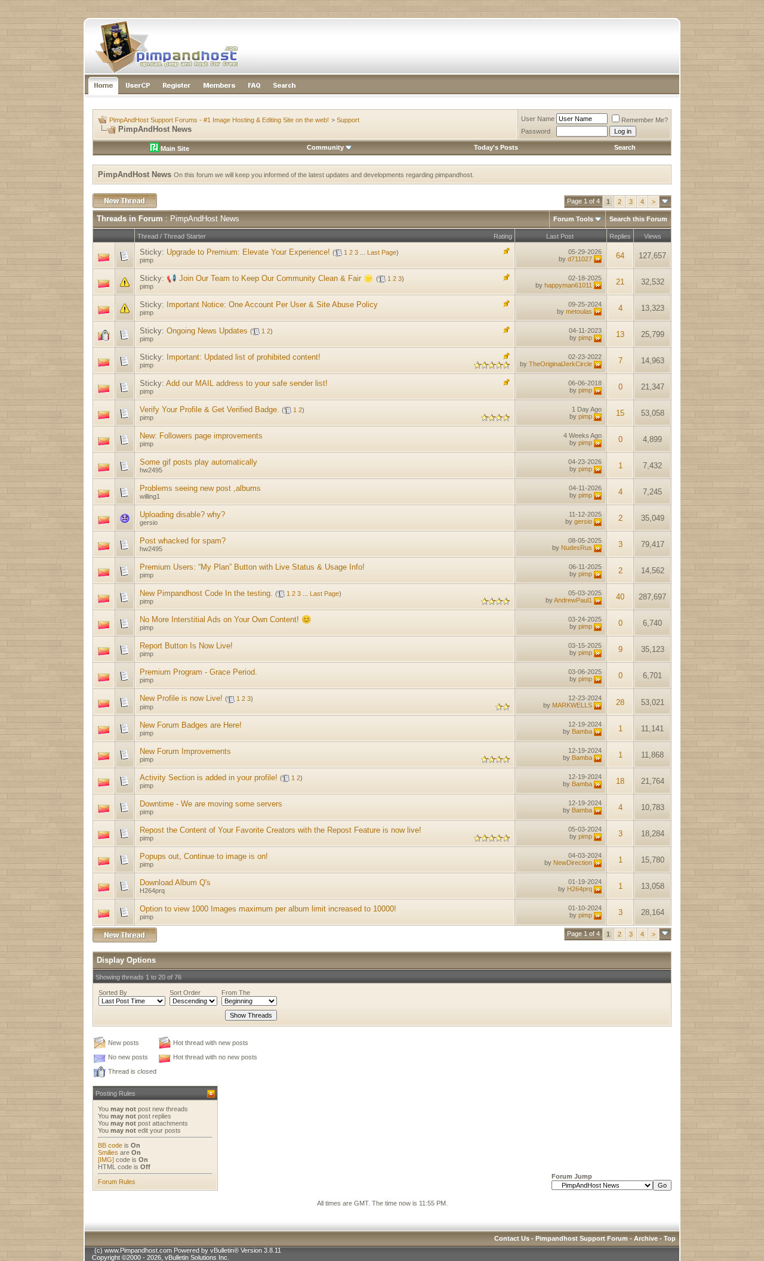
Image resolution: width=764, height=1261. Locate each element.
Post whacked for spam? (183, 540)
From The (235, 992)
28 (620, 702)
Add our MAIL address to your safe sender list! (247, 383)
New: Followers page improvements (201, 435)
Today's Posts (496, 147)
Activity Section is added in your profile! (209, 777)
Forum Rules (116, 1181)
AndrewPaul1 (573, 600)
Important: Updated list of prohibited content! (244, 357)
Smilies (108, 1152)
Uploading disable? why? (182, 514)
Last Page (381, 252)
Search (625, 147)
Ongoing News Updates (207, 330)
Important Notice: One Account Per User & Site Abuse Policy (272, 304)
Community (325, 147)
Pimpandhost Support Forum (581, 1238)
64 (620, 255)
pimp (146, 260)
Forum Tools (573, 218)
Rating (503, 236)
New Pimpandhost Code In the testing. (206, 593)
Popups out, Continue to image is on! (204, 856)
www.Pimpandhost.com (138, 1250)
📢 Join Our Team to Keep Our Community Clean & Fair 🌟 (270, 278)
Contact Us (511, 1238)
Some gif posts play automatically (198, 462)
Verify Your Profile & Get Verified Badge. (209, 409)
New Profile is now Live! (181, 698)
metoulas (579, 311)
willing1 (150, 496)
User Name (537, 118)
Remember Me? (644, 119)
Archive (646, 1238)
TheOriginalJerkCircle (560, 363)
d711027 (580, 258)
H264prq (152, 890)
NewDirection (572, 862)
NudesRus (576, 547)
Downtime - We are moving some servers (211, 803)
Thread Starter (185, 236)
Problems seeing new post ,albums (200, 488)
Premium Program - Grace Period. (198, 671)
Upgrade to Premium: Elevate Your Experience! (248, 252)
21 (620, 281)
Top (670, 1238)
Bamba (582, 731)
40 (620, 596)
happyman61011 (568, 285)
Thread (147, 236)
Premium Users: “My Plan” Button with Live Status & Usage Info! (252, 566)
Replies (620, 236)
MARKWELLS (572, 705)
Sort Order (185, 992)
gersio (149, 522)
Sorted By (112, 992)
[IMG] (106, 1159)
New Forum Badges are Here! (191, 725)
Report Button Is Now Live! (186, 645)
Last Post (560, 236)
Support (348, 119)
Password (535, 131)
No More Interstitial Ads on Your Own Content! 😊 (226, 619)
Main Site (174, 148)
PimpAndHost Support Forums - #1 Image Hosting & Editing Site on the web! (219, 119)
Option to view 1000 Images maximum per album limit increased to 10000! (268, 908)
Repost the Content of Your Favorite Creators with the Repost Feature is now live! (280, 830)
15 (620, 413)
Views (652, 236)
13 (620, 334)
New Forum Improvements (185, 751)
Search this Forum (638, 218)
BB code (110, 1145)
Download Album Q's (175, 882)
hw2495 (151, 470)
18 (620, 781)
